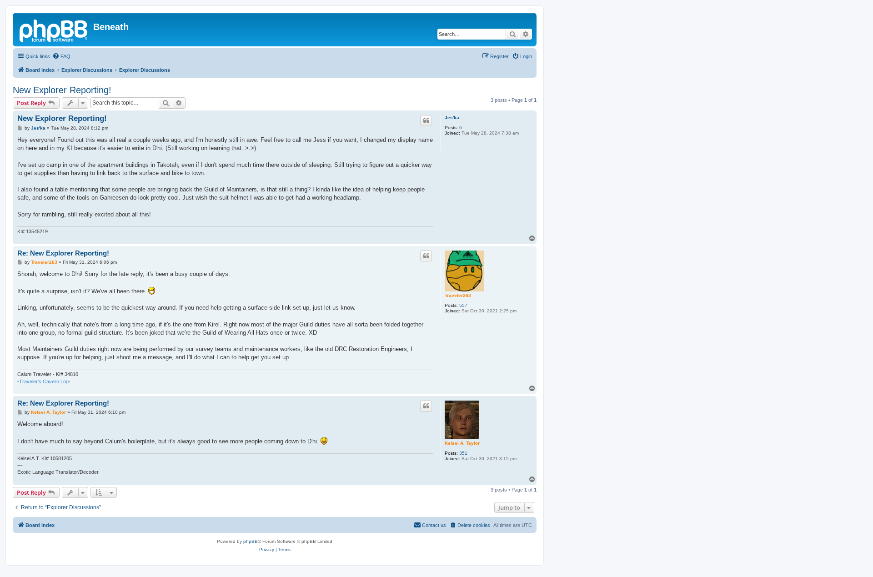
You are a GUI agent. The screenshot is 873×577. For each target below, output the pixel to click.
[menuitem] (61, 56)
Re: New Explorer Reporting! (63, 253)
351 (463, 453)
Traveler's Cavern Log (44, 381)
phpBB (250, 541)
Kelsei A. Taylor (462, 443)
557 (463, 305)
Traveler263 (458, 295)
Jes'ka (452, 117)
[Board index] (54, 29)
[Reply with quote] (426, 120)
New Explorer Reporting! (62, 90)
